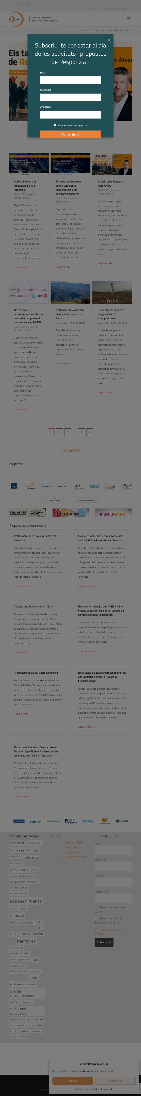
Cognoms (46, 89)
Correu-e (45, 107)
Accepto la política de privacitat (72, 125)
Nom (42, 72)
